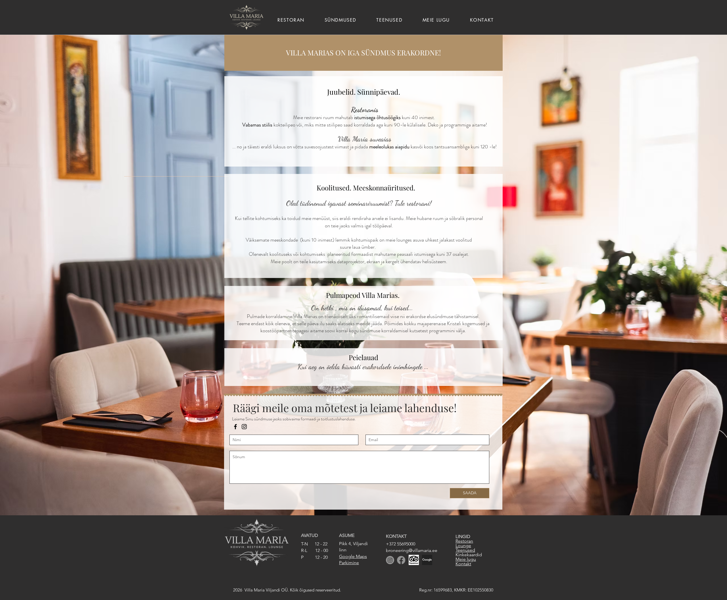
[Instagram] (244, 426)
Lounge (463, 545)
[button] (389, 20)
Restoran (464, 541)
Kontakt (463, 563)
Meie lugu (466, 559)
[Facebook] (235, 426)
